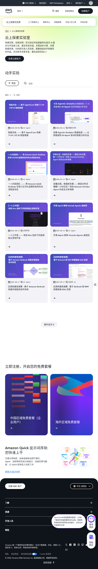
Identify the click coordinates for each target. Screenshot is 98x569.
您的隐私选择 (26, 554)
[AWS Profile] (91, 3)
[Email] (66, 550)
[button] (85, 11)
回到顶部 (47, 562)
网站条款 (14, 554)
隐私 (7, 554)
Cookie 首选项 (45, 554)
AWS (7, 31)
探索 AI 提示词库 (12, 471)
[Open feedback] (95, 284)
